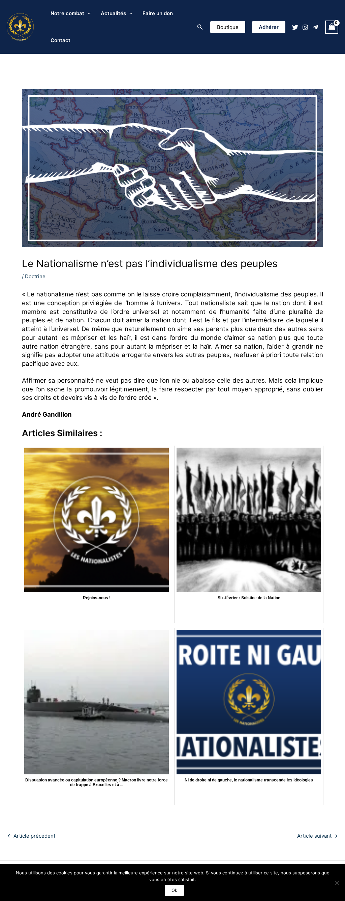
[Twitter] (295, 27)
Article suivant (317, 835)
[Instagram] (305, 27)
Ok (174, 890)
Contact (60, 40)
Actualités (113, 13)
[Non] (336, 882)
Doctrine (35, 276)
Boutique (228, 27)
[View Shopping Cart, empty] (332, 27)
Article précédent (31, 835)
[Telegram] (315, 27)
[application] (87, 13)
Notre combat (67, 13)
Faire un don (158, 13)
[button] (200, 27)
